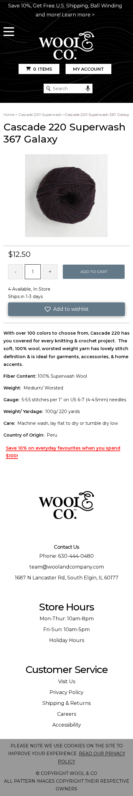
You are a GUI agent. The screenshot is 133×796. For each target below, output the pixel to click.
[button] (66, 309)
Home (8, 114)
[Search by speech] (87, 88)
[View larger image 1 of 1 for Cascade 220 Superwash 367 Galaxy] (66, 196)
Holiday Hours (66, 640)
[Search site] (48, 88)
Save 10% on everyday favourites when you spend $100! (63, 452)
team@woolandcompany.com (66, 567)
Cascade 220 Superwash (40, 114)
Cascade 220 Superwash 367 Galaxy (97, 114)
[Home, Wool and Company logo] (66, 46)
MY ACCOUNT (88, 69)
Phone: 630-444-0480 (66, 556)
